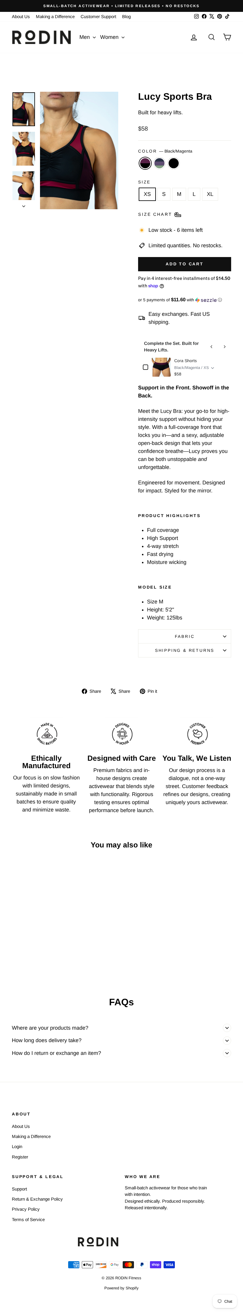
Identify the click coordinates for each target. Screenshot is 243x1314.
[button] (184, 300)
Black (174, 163)
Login (17, 1146)
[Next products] (224, 347)
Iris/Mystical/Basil (159, 163)
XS (147, 194)
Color (165, 151)
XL (210, 194)
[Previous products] (211, 347)
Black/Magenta (145, 163)
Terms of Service (28, 1219)
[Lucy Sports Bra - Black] (45, 962)
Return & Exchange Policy (37, 1199)
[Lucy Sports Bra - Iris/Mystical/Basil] (37, 962)
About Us (21, 16)
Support (19, 1188)
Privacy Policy (26, 1209)
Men (85, 37)
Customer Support (98, 16)
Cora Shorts (185, 360)
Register (20, 1156)
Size (144, 182)
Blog (126, 16)
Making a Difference (55, 16)
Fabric (185, 636)
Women (110, 37)
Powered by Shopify (121, 1288)
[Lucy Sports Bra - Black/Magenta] (29, 962)
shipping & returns (184, 650)
